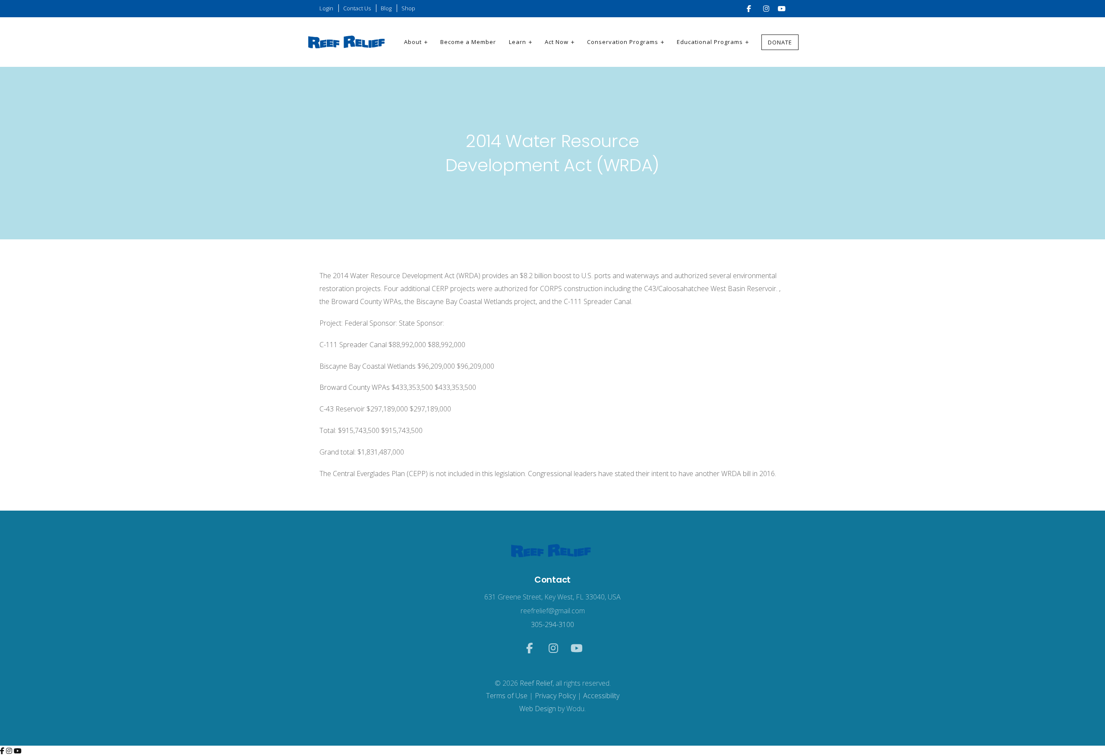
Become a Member (468, 42)
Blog (386, 8)
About (413, 42)
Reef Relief (536, 683)
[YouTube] (18, 751)
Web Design (537, 708)
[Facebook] (3, 751)
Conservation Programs (622, 42)
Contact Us (357, 8)
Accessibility (601, 695)
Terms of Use (506, 695)
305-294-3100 (552, 624)
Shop (408, 8)
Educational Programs (710, 42)
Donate (780, 42)
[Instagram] (10, 751)
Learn (517, 42)
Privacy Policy (555, 695)
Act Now (556, 42)
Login (326, 8)
